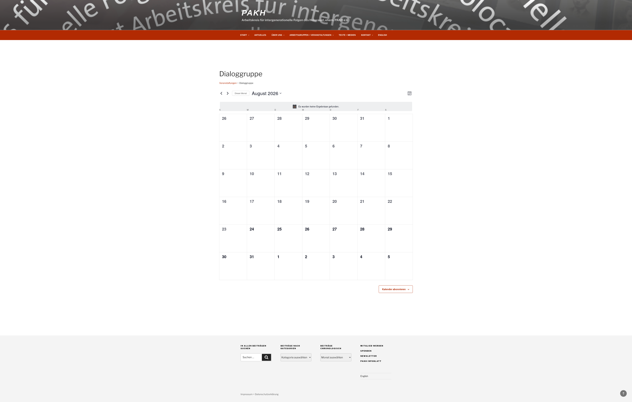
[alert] (316, 106)
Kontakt (366, 35)
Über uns (277, 35)
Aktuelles (260, 35)
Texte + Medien (347, 35)
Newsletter (368, 356)
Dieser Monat (241, 93)
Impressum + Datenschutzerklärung (259, 394)
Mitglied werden (371, 346)
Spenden (366, 351)
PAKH (254, 12)
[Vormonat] (221, 93)
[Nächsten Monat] (228, 93)
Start (243, 35)
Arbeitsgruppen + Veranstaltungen (310, 35)
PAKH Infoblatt (371, 361)
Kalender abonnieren (394, 289)
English (382, 35)
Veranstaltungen (228, 83)
